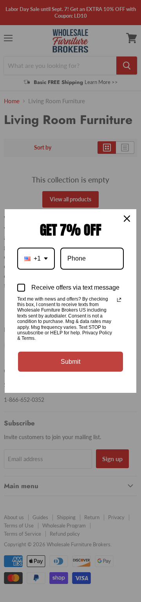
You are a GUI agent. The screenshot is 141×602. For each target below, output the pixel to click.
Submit (70, 361)
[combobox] (36, 258)
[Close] (127, 218)
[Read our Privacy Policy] (119, 300)
